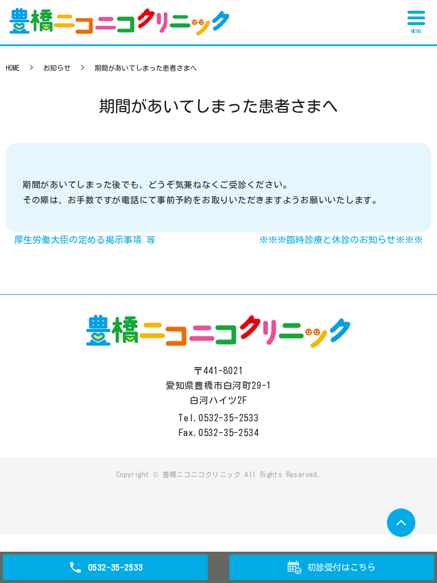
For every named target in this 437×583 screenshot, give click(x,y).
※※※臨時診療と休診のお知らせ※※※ (341, 239)
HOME (12, 67)
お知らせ (57, 67)
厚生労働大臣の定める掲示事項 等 (84, 239)
